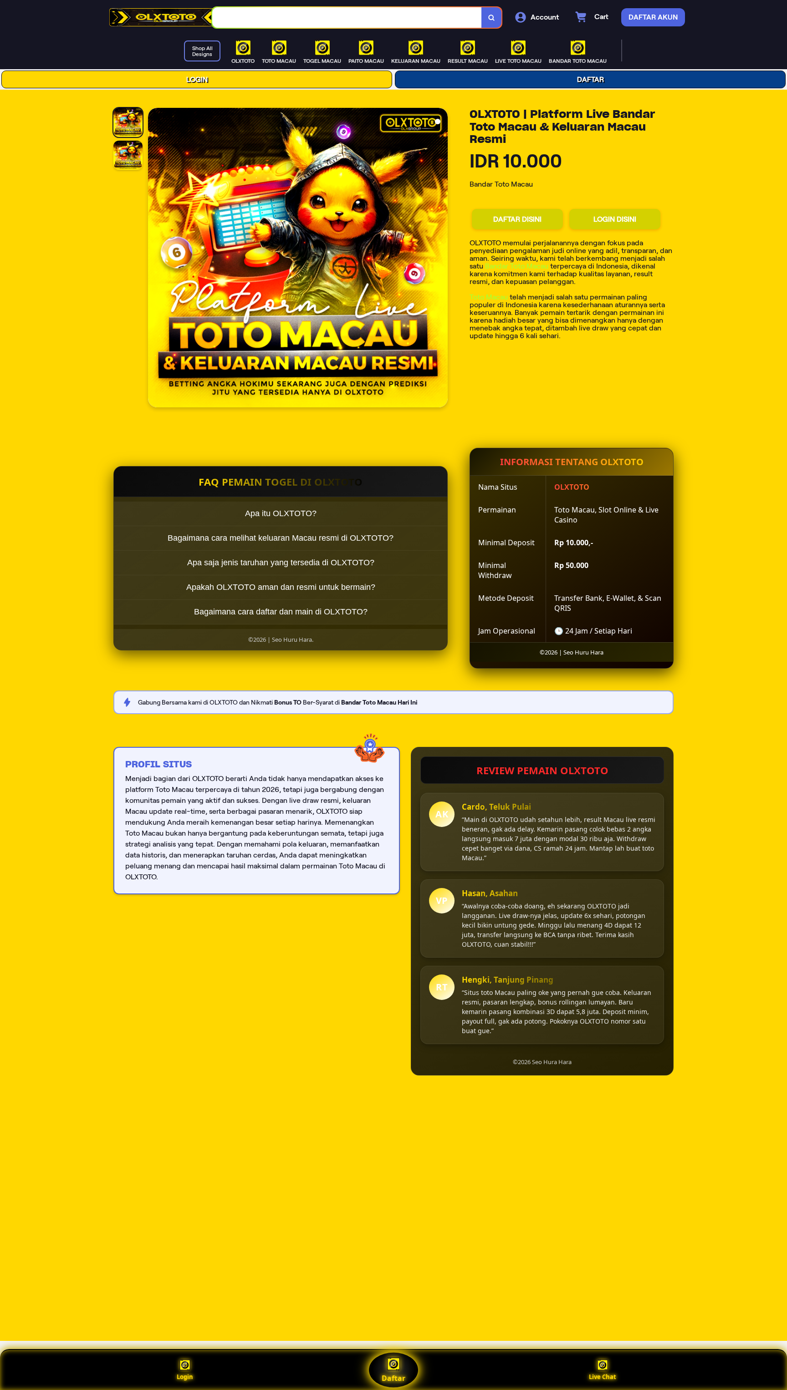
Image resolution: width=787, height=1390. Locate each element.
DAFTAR (590, 79)
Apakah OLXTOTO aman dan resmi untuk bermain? (280, 587)
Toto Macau (489, 297)
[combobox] (347, 17)
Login (185, 1377)
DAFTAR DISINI (517, 219)
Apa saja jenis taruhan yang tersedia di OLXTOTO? (280, 562)
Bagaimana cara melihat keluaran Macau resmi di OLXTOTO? (281, 538)
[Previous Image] (155, 259)
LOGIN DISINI (614, 219)
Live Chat (602, 1377)
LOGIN (197, 79)
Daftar (393, 1378)
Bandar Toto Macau (516, 266)
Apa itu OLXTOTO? (281, 513)
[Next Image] (440, 259)
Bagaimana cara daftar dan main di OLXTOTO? (281, 611)
